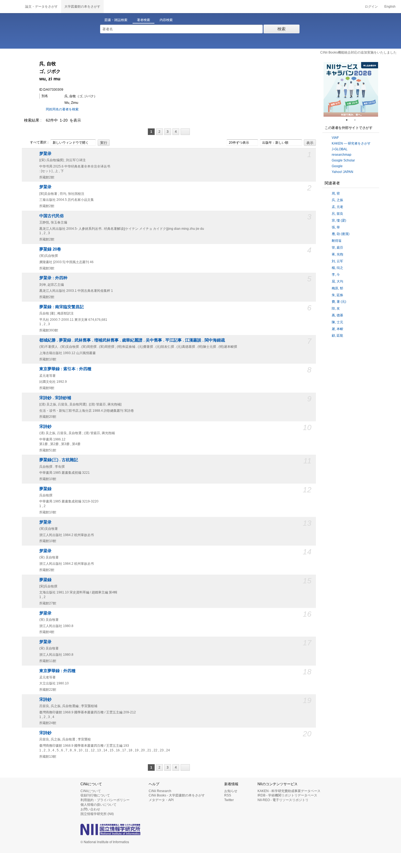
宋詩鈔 (45, 426)
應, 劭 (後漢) (340, 234)
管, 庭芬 (337, 247)
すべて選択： (40, 142)
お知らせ (230, 791)
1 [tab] (349, 120)
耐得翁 (337, 241)
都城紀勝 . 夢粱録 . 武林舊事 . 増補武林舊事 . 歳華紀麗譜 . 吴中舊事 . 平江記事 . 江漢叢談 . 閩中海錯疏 (132, 340)
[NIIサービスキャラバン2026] (351, 89)
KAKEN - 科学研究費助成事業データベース (289, 791)
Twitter (229, 800)
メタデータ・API (161, 800)
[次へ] (185, 131)
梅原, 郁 (337, 288)
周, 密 (336, 193)
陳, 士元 (337, 322)
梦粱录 (45, 153)
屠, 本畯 (337, 329)
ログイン (371, 6)
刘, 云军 (337, 261)
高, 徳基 (337, 315)
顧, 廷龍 (337, 335)
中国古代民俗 (51, 216)
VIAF (335, 138)
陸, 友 (336, 308)
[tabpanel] (350, 89)
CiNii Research (160, 791)
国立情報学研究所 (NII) (97, 814)
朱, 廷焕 (337, 295)
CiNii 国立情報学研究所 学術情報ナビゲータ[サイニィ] (11, 6)
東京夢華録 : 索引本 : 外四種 (65, 369)
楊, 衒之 (337, 268)
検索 (281, 29)
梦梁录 (45, 551)
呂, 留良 (337, 214)
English (390, 6)
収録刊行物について (95, 795)
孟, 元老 (337, 207)
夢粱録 (45, 489)
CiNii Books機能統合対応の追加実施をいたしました (358, 52)
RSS (227, 795)
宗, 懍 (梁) (339, 220)
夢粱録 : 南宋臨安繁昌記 (61, 307)
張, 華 (336, 227)
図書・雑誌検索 (115, 20)
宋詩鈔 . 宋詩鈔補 (55, 398)
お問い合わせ (90, 809)
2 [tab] (357, 120)
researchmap (341, 155)
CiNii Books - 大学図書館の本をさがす (177, 795)
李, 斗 (336, 275)
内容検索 (166, 20)
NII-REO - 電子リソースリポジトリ (283, 800)
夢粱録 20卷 (50, 249)
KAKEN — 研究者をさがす (351, 143)
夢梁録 (45, 580)
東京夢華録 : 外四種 (57, 671)
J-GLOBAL (340, 149)
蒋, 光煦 (337, 254)
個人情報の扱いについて (98, 805)
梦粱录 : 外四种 (53, 278)
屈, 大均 (337, 281)
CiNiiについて (90, 791)
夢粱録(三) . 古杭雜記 (58, 460)
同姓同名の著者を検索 (62, 109)
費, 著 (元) (339, 302)
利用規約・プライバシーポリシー (105, 800)
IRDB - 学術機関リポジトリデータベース (287, 795)
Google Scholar (343, 160)
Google (337, 166)
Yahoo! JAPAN (342, 172)
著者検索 (143, 20)
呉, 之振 (337, 200)
